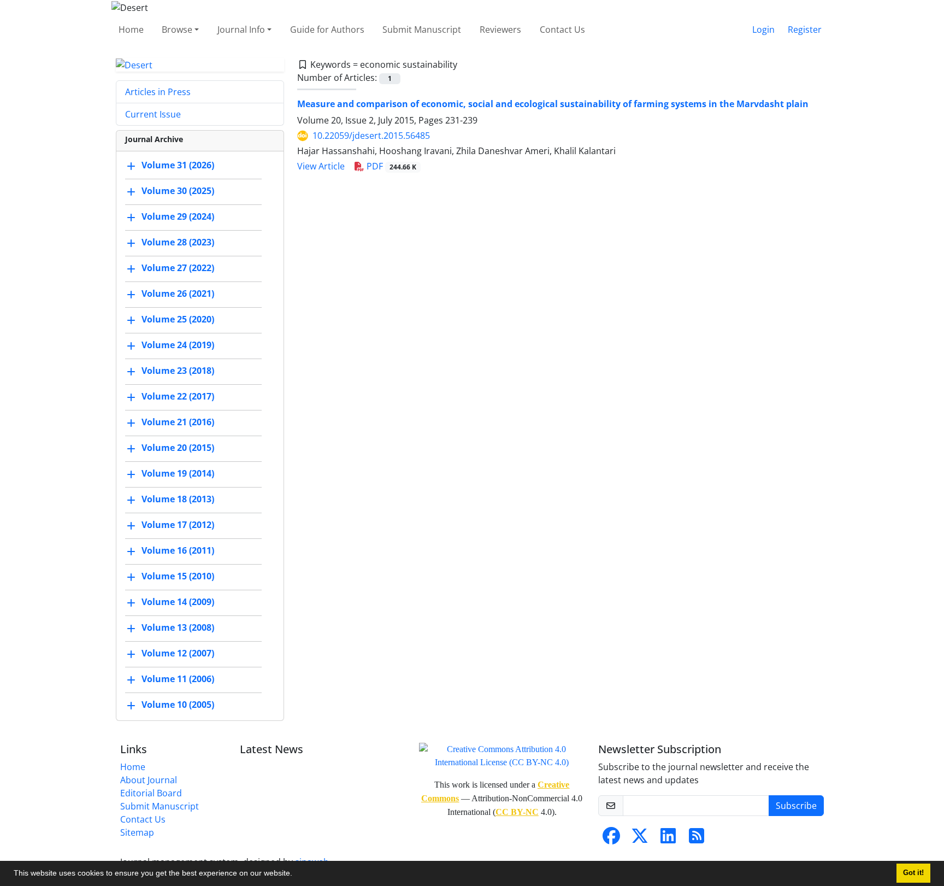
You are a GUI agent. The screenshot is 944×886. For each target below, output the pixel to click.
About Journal (148, 780)
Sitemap (137, 832)
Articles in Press (158, 92)
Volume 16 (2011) (177, 551)
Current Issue (153, 114)
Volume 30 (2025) (177, 191)
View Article (321, 166)
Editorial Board (151, 793)
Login (763, 30)
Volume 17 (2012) (177, 525)
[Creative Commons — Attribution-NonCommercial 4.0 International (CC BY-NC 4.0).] (502, 755)
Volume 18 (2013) (177, 500)
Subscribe (796, 806)
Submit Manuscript (421, 30)
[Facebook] (611, 839)
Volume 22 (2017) (177, 397)
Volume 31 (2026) (177, 166)
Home (131, 30)
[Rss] (696, 839)
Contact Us (562, 30)
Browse (177, 30)
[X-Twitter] (640, 839)
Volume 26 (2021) (177, 294)
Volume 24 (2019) (177, 345)
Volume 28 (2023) (177, 243)
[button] (296, 874)
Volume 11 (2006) (177, 679)
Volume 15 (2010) (177, 577)
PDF (390, 166)
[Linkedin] (668, 839)
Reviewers (500, 30)
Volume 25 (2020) (177, 320)
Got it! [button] (913, 873)
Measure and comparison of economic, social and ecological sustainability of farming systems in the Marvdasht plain (553, 104)
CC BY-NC (517, 812)
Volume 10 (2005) (177, 705)
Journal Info (241, 30)
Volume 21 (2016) (177, 422)
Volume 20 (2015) (177, 448)
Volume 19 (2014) (177, 474)
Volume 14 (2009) (177, 602)
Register (805, 30)
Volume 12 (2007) (177, 654)
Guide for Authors (327, 30)
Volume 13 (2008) (177, 628)
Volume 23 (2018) (177, 371)
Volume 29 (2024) (177, 217)
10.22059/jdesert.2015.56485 (371, 136)
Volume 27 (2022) (177, 268)
